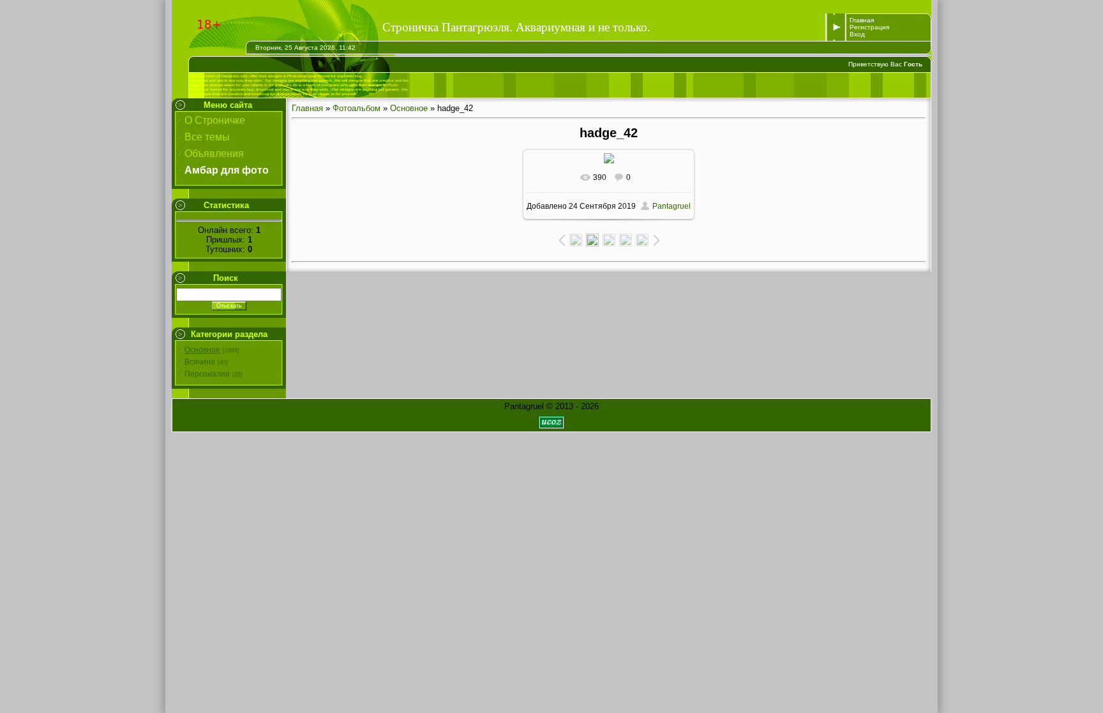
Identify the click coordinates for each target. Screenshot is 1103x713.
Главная (862, 20)
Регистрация (869, 27)
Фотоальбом (356, 108)
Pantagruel (671, 206)
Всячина (199, 361)
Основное (202, 349)
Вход (857, 34)
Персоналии (207, 374)
